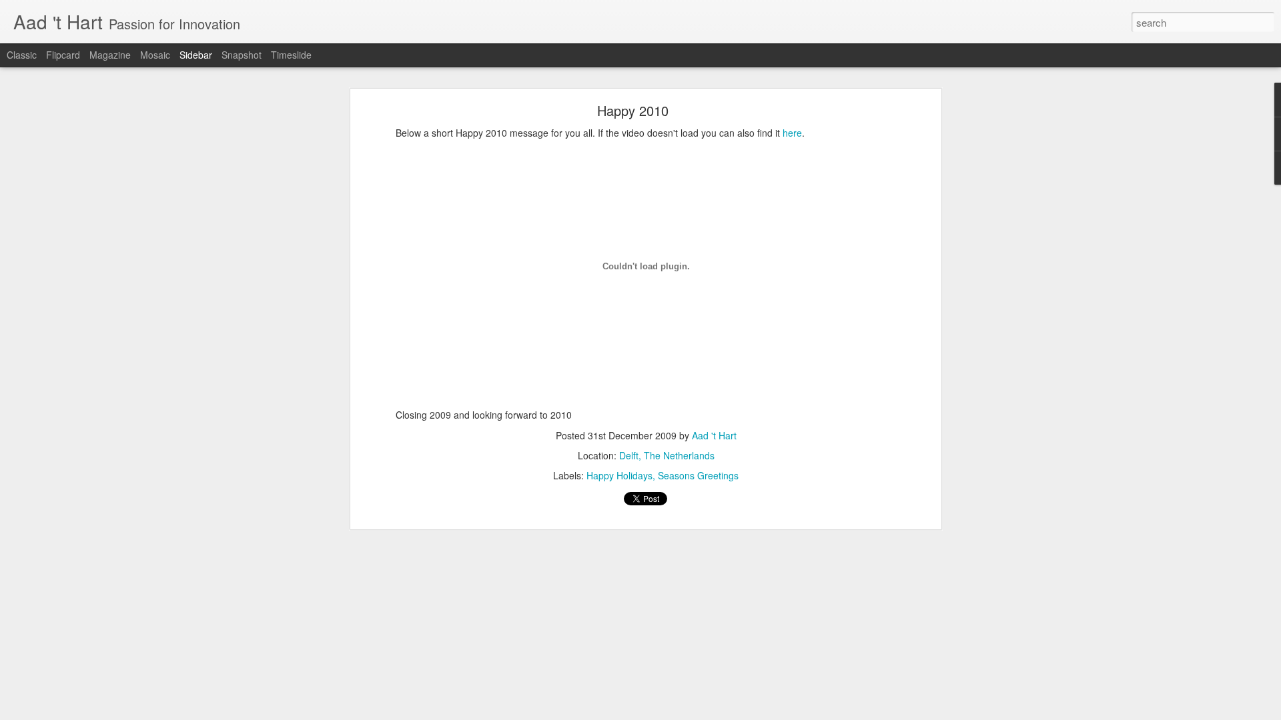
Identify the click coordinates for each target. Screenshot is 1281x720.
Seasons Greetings (698, 475)
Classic (22, 54)
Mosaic (155, 54)
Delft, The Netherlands (667, 455)
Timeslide (291, 54)
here (792, 132)
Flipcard (63, 54)
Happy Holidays (619, 475)
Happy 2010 (633, 110)
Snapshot (242, 54)
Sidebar (195, 54)
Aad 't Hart (714, 435)
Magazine (110, 54)
